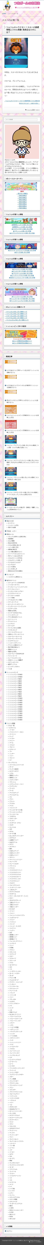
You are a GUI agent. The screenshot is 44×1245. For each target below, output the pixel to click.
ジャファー (13, 928)
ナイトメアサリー (15, 1003)
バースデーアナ (14, 1046)
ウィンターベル (14, 814)
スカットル (13, 952)
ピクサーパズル (12, 608)
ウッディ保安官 (14, 769)
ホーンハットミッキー (16, 1111)
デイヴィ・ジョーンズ (16, 982)
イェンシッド (13, 807)
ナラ (11, 1005)
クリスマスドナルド (15, 874)
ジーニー (12, 911)
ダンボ (11, 975)
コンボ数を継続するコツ (15, 551)
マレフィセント (14, 1139)
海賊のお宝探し (12, 610)
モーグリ (12, 1158)
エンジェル (13, 827)
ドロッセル (13, 999)
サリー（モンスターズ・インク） (19, 896)
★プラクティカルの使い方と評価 (22, 273)
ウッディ (12, 820)
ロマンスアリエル (15, 1197)
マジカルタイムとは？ (14, 562)
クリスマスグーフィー (16, 870)
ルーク (11, 1184)
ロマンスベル (13, 1201)
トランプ (12, 993)
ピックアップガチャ (14, 666)
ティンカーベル (14, 986)
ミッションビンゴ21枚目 (15, 719)
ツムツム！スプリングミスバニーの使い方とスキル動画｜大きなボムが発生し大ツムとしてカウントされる (23, 462)
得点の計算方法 (12, 543)
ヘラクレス (13, 1100)
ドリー (11, 997)
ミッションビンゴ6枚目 (15, 689)
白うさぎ (12, 909)
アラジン (12, 801)
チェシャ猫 (13, 977)
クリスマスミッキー (15, 879)
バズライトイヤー (15, 1038)
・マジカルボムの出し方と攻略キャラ (17, 320)
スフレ (11, 962)
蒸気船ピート (13, 939)
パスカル (12, 1049)
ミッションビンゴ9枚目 (15, 696)
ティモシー (13, 984)
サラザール (13, 894)
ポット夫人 (13, 1113)
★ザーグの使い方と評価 (22, 252)
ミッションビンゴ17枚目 (15, 713)
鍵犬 (11, 848)
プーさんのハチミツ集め (15, 600)
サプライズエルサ (15, 891)
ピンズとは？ (12, 564)
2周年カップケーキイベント (16, 634)
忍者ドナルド (13, 1012)
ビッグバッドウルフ (15, 1059)
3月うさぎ (12, 1218)
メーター (12, 1152)
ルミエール (13, 1182)
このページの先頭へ (36, 1242)
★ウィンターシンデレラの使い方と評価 (22, 301)
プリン (11, 1087)
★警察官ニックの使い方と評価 (22, 227)
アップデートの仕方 (14, 595)
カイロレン (13, 846)
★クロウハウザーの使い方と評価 (22, 229)
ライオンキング (12, 630)
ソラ (11, 969)
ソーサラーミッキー (15, 971)
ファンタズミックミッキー (17, 1068)
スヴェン (12, 950)
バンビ (11, 1044)
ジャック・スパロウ (15, 926)
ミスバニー (13, 1143)
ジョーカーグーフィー (16, 941)
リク (11, 1178)
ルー (11, 760)
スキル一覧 (11, 725)
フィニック (13, 1070)
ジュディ (12, 930)
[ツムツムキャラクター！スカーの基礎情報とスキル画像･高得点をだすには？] (16, 69)
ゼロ (11, 967)
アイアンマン (13, 786)
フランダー (13, 1089)
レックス (12, 1190)
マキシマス (13, 1126)
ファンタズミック (13, 615)
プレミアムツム (12, 762)
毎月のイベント (11, 580)
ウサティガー (13, 818)
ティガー (12, 738)
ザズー (11, 898)
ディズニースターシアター (15, 591)
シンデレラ (11, 623)
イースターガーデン (14, 585)
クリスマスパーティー (14, 593)
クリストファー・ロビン (17, 732)
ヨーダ (11, 1167)
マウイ (11, 1124)
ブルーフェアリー (15, 1094)
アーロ (11, 790)
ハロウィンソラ (14, 1029)
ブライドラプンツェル (16, 1092)
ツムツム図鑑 (31, 110)
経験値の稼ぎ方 (12, 549)
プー (11, 751)
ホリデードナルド (15, 1115)
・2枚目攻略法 (22, 197)
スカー (38, 110)
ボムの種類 (11, 541)
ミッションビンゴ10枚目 (15, 698)
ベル (11, 1104)
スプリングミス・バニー (17, 784)
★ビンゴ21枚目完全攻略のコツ (22, 343)
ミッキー (12, 753)
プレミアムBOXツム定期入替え (17, 536)
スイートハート (12, 619)
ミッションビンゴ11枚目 (15, 700)
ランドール (13, 1171)
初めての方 (10, 521)
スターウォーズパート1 (15, 636)
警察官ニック (13, 777)
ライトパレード (12, 656)
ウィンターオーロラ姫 (16, 810)
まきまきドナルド (15, 1128)
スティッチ (13, 960)
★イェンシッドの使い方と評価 (22, 269)
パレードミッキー (15, 1053)
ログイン (9, 1231)
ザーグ (11, 767)
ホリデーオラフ (14, 771)
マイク (11, 1122)
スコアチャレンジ (13, 641)
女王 (11, 932)
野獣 (11, 1160)
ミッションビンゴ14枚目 (15, 707)
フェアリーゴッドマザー (17, 1074)
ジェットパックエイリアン (17, 915)
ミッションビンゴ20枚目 (15, 717)
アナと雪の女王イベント (15, 617)
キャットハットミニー (16, 859)
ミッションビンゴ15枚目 (15, 709)
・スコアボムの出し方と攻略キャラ (16, 318)
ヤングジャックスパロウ (17, 1165)
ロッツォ (12, 1195)
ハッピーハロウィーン (14, 643)
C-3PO (11, 1208)
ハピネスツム (12, 727)
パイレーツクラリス (15, 1016)
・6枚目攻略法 (22, 206)
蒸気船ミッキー (14, 935)
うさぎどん (13, 816)
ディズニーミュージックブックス (17, 587)
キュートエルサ (14, 863)
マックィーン (13, 1130)
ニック (11, 1008)
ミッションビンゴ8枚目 (15, 694)
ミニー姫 (12, 1145)
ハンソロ (12, 1033)
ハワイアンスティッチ (16, 1031)
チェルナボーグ (14, 980)
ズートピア (11, 625)
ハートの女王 (13, 1036)
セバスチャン (13, 965)
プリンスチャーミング (16, 1085)
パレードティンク (15, 1051)
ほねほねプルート (15, 1109)
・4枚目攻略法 (22, 202)
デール (11, 743)
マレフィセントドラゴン (17, 1141)
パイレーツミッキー (15, 1021)
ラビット (12, 758)
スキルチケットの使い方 (15, 560)
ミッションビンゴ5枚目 (15, 687)
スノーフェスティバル (14, 658)
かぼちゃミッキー (15, 853)
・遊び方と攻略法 (22, 193)
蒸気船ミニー (13, 937)
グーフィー (13, 734)
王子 (11, 829)
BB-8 (11, 1206)
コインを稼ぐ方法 (13, 547)
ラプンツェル (13, 1169)
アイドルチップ (14, 792)
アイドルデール (14, 795)
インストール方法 (13, 525)
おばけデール (13, 842)
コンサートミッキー (15, 887)
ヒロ (11, 1057)
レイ (11, 1186)
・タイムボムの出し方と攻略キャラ (16, 311)
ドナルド (12, 745)
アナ (11, 797)
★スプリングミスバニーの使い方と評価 (22, 233)
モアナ (11, 1154)
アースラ (12, 788)
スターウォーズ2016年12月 (16, 653)
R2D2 (11, 1216)
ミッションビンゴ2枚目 (15, 681)
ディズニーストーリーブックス (17, 606)
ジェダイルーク (14, 917)
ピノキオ (12, 1066)
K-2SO (11, 1212)
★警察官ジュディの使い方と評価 (22, 225)
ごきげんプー (13, 889)
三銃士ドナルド (14, 904)
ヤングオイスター (15, 1163)
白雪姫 (11, 947)
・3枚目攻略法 (22, 200)
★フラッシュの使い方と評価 (22, 231)
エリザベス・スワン (15, 823)
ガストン (12, 857)
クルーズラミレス (15, 885)
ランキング (10, 574)
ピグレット (13, 749)
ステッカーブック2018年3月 (16, 582)
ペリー (11, 1102)
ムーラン (12, 1148)
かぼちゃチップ (14, 851)
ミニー (11, 755)
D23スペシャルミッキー (16, 1210)
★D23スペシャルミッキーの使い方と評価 (22, 277)
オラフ (11, 844)
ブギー (11, 1076)
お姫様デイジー (14, 840)
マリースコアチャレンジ (15, 632)
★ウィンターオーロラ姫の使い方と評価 (22, 298)
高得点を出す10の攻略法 (15, 571)
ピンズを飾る (12, 566)
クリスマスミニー (15, 881)
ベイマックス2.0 (14, 1098)
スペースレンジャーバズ (17, 765)
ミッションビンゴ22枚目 (15, 674)
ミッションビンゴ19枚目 (15, 715)
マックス (12, 1132)
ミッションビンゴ (12, 672)
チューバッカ (13, 990)
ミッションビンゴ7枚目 (15, 692)
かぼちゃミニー (14, 855)
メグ (11, 1150)
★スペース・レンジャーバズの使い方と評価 (22, 250)
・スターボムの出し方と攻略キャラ (16, 316)
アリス (11, 805)
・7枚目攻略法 (22, 208)
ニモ (11, 1010)
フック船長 (13, 1079)
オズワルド (13, 838)
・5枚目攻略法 (22, 204)
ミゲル (11, 773)
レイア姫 (12, 1188)
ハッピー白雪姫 (14, 1027)
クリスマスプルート (15, 876)
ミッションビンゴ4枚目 (15, 685)
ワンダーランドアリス (16, 1203)
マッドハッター (14, 1135)
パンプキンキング (15, 1055)
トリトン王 (13, 995)
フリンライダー (14, 1081)
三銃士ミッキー (14, 907)
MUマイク (12, 1214)
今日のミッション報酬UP (15, 660)
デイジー (12, 740)
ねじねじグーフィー (15, 1014)
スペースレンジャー (14, 589)
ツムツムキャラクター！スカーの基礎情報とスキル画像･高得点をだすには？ (22, 29)
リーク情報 (11, 597)
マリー (11, 1137)
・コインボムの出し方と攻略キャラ (16, 314)
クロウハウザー (14, 780)
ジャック (12, 924)
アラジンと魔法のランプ (15, 645)
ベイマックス (13, 1096)
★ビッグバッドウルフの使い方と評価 (22, 275)
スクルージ (13, 958)
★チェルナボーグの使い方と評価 (22, 271)
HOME (4, 13)
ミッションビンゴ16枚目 (15, 711)
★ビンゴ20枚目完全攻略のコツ (22, 341)
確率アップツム (12, 664)
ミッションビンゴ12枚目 (15, 702)
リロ (11, 1180)
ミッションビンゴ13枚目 (15, 704)
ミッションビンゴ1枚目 (15, 679)
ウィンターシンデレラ (16, 812)
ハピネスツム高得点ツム (15, 577)
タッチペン (11, 523)
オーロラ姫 (13, 833)
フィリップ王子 (14, 1072)
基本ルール (10, 534)
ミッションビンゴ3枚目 (15, 683)
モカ (11, 1156)
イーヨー (12, 730)
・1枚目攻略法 (22, 195)
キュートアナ (13, 861)
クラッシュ (13, 866)
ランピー (12, 1173)
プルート (12, 747)
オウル (11, 831)
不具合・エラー (11, 531)
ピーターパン (13, 1061)
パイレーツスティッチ (16, 1018)
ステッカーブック (13, 602)
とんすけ (12, 1001)
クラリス (12, 868)
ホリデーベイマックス (16, 1117)
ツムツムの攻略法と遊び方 (20, 1240)
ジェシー (12, 913)
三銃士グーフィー (15, 902)
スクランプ (13, 954)
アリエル (12, 803)
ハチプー (12, 1023)
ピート (11, 1064)
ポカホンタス (13, 1107)
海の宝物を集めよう (14, 647)
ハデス (11, 1025)
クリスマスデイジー (15, 872)
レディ (11, 1193)
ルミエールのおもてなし (15, 613)
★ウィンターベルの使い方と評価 (22, 296)
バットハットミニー (15, 1042)
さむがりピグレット (15, 900)
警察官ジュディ (14, 775)
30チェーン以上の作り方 (15, 556)
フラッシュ (13, 782)
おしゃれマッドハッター (17, 835)
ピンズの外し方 (12, 569)
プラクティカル (14, 1083)
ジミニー (12, 919)
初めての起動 (12, 527)
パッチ (11, 1040)
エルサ (11, 825)
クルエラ (12, 883)
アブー (11, 799)
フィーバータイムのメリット (16, 554)
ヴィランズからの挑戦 (14, 628)
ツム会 (10, 669)
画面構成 (10, 538)
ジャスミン (13, 922)
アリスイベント (12, 621)
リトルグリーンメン (15, 1175)
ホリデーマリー (14, 1120)
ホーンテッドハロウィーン (15, 604)
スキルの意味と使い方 (14, 545)
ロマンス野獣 (13, 1199)
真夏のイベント (12, 649)
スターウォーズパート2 (15, 638)
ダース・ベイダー (15, 973)
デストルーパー (14, 988)
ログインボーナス (13, 662)
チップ (11, 736)
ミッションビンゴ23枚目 (15, 677)
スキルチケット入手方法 (15, 558)
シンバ (11, 945)
